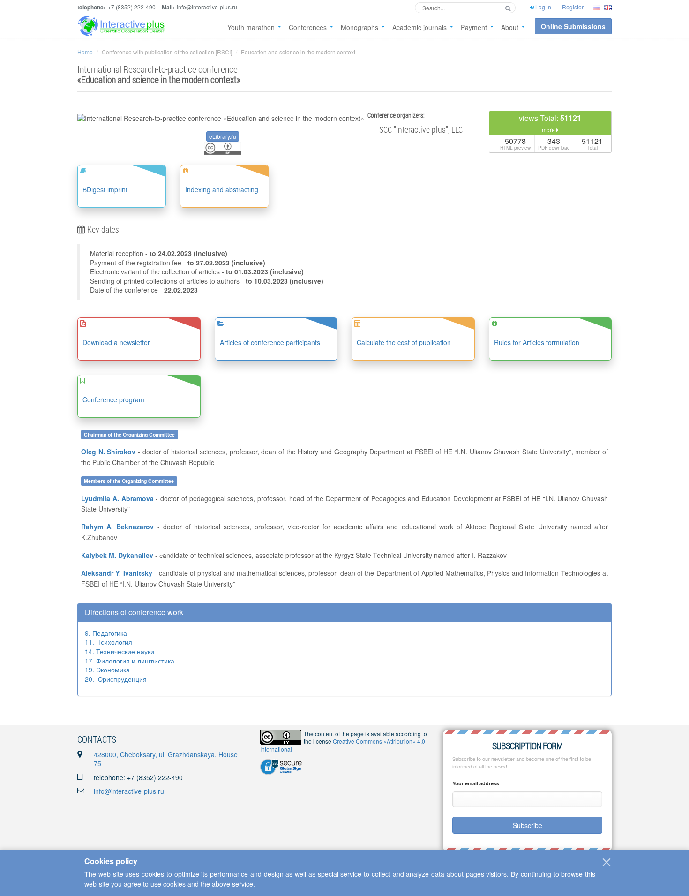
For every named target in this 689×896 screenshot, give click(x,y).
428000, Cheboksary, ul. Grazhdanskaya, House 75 (166, 759)
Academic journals (419, 27)
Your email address (475, 783)
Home (85, 52)
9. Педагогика (106, 633)
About (509, 27)
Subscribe (527, 825)
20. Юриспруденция (116, 679)
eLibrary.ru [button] (222, 136)
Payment (474, 27)
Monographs (359, 27)
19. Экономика (107, 669)
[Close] (606, 862)
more (549, 130)
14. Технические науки (119, 651)
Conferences (308, 27)
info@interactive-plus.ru (129, 791)
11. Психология (108, 642)
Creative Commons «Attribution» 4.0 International (342, 745)
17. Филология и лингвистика (129, 660)
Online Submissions (573, 26)
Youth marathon (251, 27)
